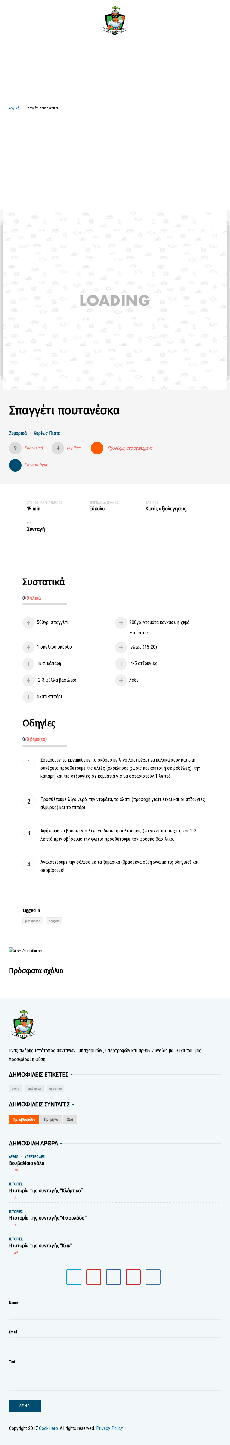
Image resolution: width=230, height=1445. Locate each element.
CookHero (48, 1428)
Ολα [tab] (70, 1119)
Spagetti (54, 921)
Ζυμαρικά (18, 433)
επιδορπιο (34, 1089)
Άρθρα (13, 1157)
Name (13, 1303)
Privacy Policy (109, 1428)
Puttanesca (32, 921)
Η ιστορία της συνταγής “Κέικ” (40, 1245)
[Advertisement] (115, 156)
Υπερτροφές (35, 1157)
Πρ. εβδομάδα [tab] (24, 1119)
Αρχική (14, 108)
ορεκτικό (55, 1089)
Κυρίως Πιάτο (47, 433)
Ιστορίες (16, 1184)
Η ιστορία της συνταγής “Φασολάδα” (47, 1218)
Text (12, 1362)
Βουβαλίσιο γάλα (26, 1163)
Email (13, 1332)
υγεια (15, 1089)
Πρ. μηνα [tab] (51, 1119)
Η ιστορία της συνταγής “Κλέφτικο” (45, 1190)
